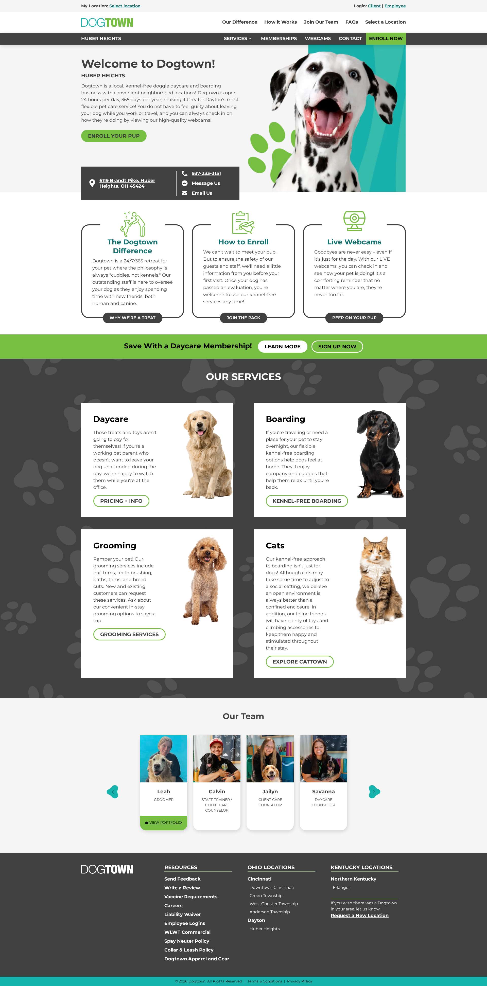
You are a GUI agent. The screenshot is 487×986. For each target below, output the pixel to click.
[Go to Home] (107, 22)
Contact (350, 38)
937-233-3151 (206, 173)
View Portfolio (165, 822)
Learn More (283, 347)
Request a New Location (360, 915)
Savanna (323, 791)
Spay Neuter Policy (186, 941)
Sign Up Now (337, 347)
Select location (125, 6)
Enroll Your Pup (114, 136)
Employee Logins (184, 923)
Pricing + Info (121, 501)
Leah (163, 791)
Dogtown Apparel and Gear (196, 959)
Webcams (318, 38)
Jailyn (270, 791)
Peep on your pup (354, 317)
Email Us (202, 193)
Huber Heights (101, 38)
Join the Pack (243, 317)
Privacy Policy (299, 981)
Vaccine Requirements (191, 897)
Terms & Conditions (265, 981)
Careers (173, 905)
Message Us (206, 183)
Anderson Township (270, 911)
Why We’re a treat (132, 317)
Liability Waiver (182, 914)
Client (374, 6)
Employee (395, 6)
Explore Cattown (300, 662)
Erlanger (341, 887)
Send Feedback (182, 879)
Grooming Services (129, 634)
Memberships (279, 38)
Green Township (266, 895)
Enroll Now (386, 38)
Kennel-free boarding (307, 501)
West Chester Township (274, 903)
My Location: (111, 6)
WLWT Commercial (187, 932)
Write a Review (182, 888)
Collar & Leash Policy (189, 950)
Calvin (217, 791)
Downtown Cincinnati (272, 887)
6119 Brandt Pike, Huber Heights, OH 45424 (127, 183)
